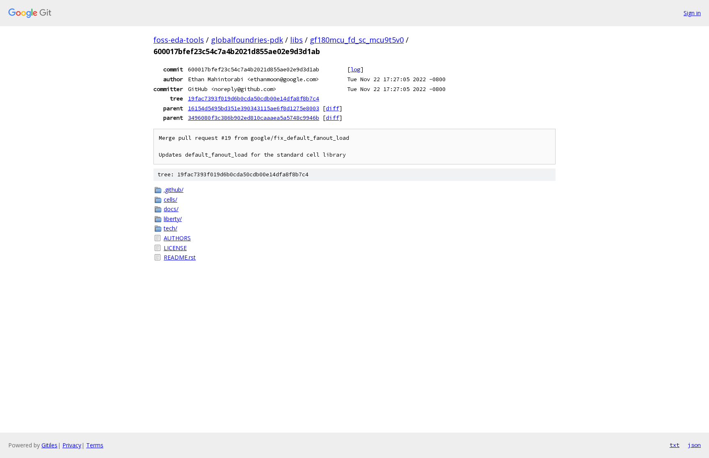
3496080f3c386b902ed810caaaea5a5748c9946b (253, 117)
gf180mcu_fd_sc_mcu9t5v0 (357, 40)
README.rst (180, 257)
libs (296, 40)
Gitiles (49, 445)
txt (674, 445)
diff (332, 108)
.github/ (173, 190)
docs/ (171, 209)
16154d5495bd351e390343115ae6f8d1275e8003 (253, 108)
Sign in (692, 13)
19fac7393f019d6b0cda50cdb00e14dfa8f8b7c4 (253, 98)
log (355, 69)
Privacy (71, 445)
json (694, 445)
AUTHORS (177, 238)
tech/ (170, 228)
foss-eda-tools (178, 40)
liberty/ (173, 219)
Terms (94, 445)
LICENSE (175, 248)
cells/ (170, 199)
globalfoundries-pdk (247, 40)
